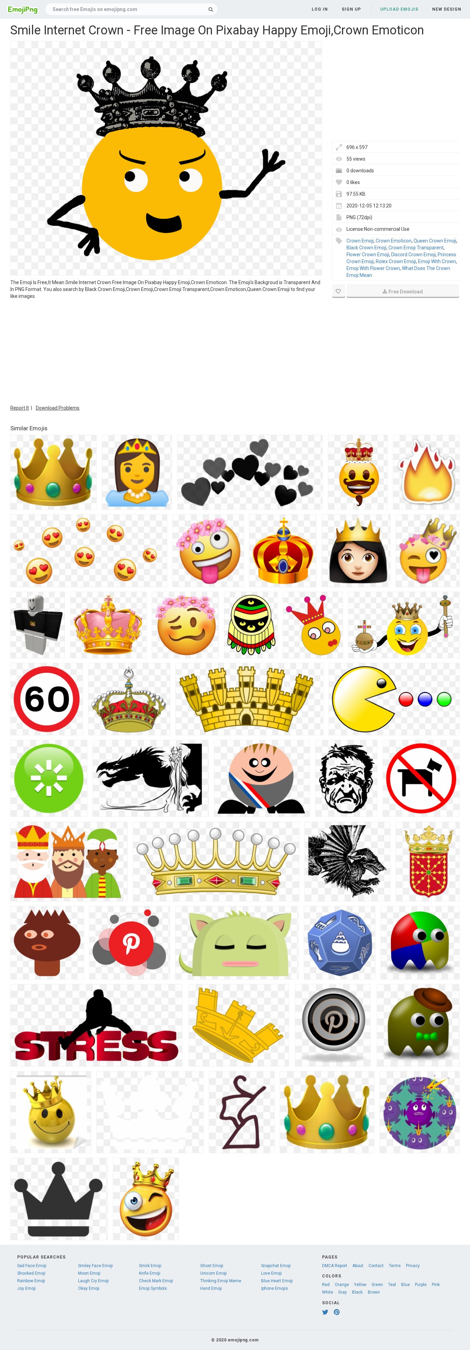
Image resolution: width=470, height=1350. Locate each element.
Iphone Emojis (274, 1288)
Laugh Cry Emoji (93, 1280)
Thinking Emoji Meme (220, 1280)
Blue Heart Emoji (277, 1280)
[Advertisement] (166, 351)
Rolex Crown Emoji (396, 261)
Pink (436, 1284)
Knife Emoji (149, 1273)
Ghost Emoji (211, 1265)
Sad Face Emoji (31, 1265)
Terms (395, 1265)
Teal (392, 1284)
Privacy (413, 1265)
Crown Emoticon (394, 241)
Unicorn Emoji (213, 1273)
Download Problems (57, 408)
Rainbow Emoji (31, 1280)
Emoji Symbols (153, 1288)
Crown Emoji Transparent (416, 247)
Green (377, 1284)
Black (357, 1292)
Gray (342, 1292)
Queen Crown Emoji (435, 241)
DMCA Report (334, 1265)
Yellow (360, 1284)
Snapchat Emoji (276, 1265)
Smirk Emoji (150, 1265)
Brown (374, 1292)
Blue (405, 1284)
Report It (19, 408)
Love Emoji (271, 1273)
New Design (446, 9)
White (327, 1292)
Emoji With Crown (437, 261)
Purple (421, 1284)
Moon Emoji (89, 1273)
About (357, 1265)
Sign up (351, 9)
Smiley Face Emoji (95, 1265)
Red (326, 1284)
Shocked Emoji (31, 1273)
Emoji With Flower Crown (373, 268)
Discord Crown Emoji (413, 254)
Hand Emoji (211, 1288)
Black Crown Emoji (366, 247)
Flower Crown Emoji (367, 254)
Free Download (405, 291)
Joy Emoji (26, 1288)
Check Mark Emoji (156, 1280)
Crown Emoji (360, 241)
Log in (320, 9)
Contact (376, 1265)
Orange (342, 1284)
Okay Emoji (88, 1288)
